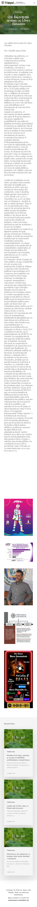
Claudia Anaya (18, 12)
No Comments (25, 29)
